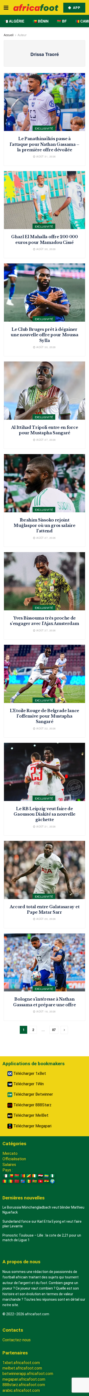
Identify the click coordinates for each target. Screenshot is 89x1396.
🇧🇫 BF (62, 21)
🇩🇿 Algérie (14, 21)
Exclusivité (44, 128)
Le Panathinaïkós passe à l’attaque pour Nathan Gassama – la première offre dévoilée (44, 144)
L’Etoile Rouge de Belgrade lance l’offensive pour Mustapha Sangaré (44, 716)
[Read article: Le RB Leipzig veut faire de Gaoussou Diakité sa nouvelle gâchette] (44, 772)
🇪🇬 (40, 1175)
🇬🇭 (46, 1181)
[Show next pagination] (64, 1030)
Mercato (10, 1153)
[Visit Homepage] (35, 7)
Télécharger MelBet (30, 1115)
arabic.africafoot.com (21, 1390)
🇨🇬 (28, 1175)
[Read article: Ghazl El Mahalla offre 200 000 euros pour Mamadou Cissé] (44, 200)
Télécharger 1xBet (29, 1073)
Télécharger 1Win (28, 1084)
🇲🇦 (16, 1181)
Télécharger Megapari (31, 1126)
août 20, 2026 (46, 919)
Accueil (9, 35)
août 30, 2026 (46, 249)
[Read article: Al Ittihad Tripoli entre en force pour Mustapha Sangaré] (44, 391)
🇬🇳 (4, 1181)
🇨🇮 (34, 1175)
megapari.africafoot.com (23, 1379)
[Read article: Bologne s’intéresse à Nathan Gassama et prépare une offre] (44, 962)
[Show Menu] (6, 7)
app (76, 7)
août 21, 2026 (46, 826)
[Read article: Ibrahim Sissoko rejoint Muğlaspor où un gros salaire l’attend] (44, 483)
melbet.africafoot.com (22, 1368)
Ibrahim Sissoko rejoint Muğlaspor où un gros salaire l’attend (44, 525)
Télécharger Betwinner (32, 1094)
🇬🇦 (46, 1175)
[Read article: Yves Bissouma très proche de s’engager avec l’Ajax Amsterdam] (44, 581)
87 (54, 1029)
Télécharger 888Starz (31, 1105)
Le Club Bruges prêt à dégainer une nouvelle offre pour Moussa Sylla (44, 335)
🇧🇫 (16, 1175)
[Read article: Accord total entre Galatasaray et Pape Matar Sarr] (44, 870)
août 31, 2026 (46, 156)
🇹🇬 (34, 1181)
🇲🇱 (10, 1181)
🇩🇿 (4, 1175)
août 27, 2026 (46, 439)
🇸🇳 (28, 1181)
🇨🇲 (22, 1175)
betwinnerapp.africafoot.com (27, 1373)
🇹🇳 (40, 1181)
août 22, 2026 (46, 728)
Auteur (22, 35)
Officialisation (14, 1159)
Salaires (9, 1164)
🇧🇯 (10, 1175)
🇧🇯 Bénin (40, 21)
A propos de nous (21, 1262)
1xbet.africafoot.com (21, 1362)
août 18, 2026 (46, 1011)
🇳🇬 (52, 1175)
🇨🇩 (22, 1181)
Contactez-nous (16, 1340)
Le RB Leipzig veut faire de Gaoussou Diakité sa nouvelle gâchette (44, 814)
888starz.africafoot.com (23, 1384)
